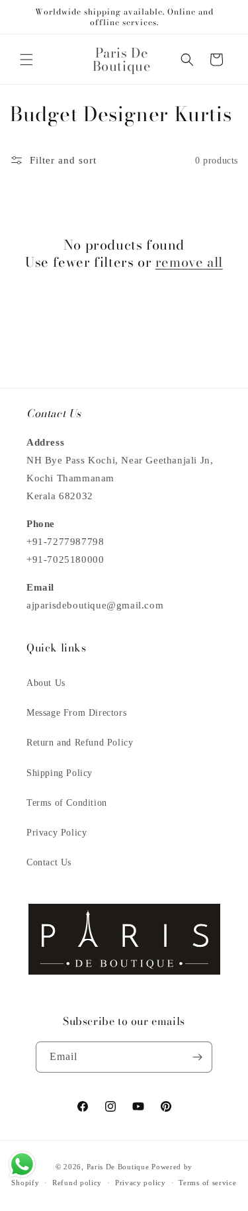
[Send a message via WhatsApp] (22, 1164)
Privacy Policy (56, 833)
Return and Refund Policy (79, 743)
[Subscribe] (197, 1057)
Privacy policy (140, 1183)
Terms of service (207, 1183)
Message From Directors (76, 713)
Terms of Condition (66, 803)
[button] (26, 59)
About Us (45, 683)
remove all (189, 262)
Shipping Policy (59, 773)
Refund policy (77, 1183)
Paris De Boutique (118, 1167)
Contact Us (48, 862)
